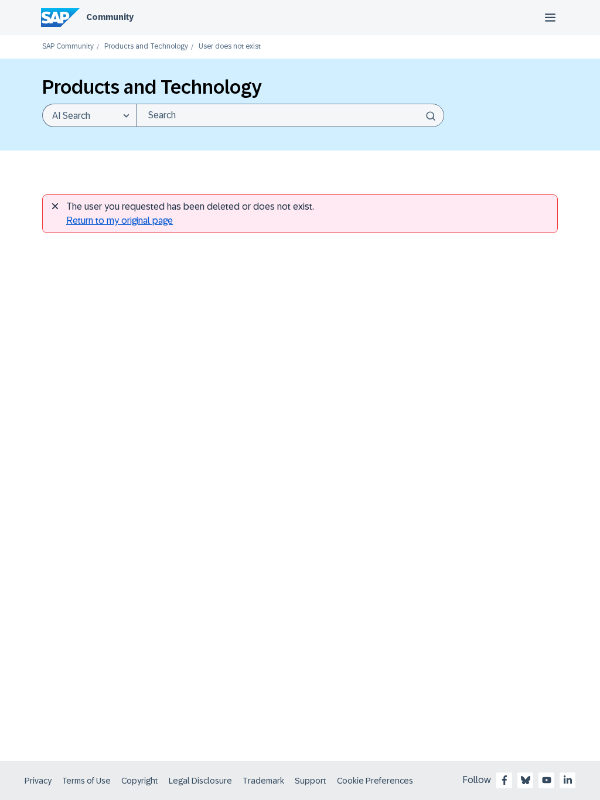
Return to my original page (119, 220)
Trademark (263, 780)
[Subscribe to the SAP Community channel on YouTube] (546, 780)
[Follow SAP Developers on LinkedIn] (567, 780)
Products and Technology (146, 46)
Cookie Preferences (375, 780)
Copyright (139, 780)
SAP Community (68, 46)
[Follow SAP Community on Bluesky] (525, 780)
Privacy (38, 780)
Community (110, 17)
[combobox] (290, 115)
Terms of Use (86, 780)
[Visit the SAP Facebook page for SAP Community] (504, 780)
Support (310, 780)
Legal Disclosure (200, 780)
